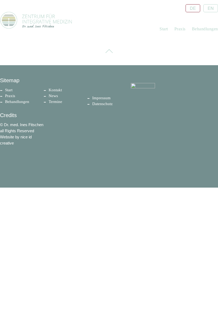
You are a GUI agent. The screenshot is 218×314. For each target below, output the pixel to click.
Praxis (180, 29)
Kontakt (55, 90)
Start (164, 29)
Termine (55, 102)
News (53, 96)
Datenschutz (102, 104)
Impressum (101, 98)
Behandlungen (205, 29)
